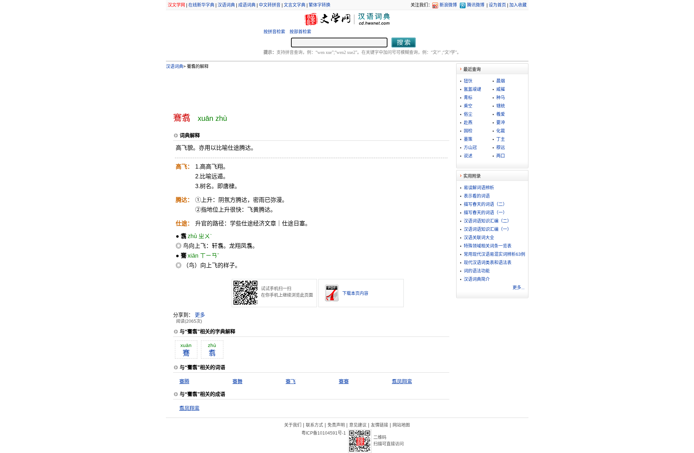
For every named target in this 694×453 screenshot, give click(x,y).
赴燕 (468, 122)
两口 (500, 155)
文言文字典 (294, 5)
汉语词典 (226, 5)
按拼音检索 (274, 31)
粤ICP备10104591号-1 (323, 433)
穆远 (500, 147)
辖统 (500, 106)
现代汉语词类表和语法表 (487, 262)
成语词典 (247, 5)
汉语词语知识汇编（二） (487, 221)
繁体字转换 (319, 5)
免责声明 (336, 425)
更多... (518, 287)
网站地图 (401, 425)
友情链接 (379, 425)
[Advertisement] (299, 88)
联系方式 (314, 425)
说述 (468, 155)
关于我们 (292, 425)
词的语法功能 (477, 271)
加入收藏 (518, 5)
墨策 (468, 139)
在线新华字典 (201, 5)
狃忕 (468, 81)
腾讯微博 (475, 5)
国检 (468, 131)
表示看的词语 (477, 196)
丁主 (500, 139)
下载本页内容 (355, 293)
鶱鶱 (344, 381)
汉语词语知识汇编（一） (487, 229)
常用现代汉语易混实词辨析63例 (494, 254)
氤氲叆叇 (472, 89)
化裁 (500, 131)
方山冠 (470, 147)
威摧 (500, 89)
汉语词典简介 (477, 279)
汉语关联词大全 (479, 237)
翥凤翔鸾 (402, 381)
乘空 (468, 106)
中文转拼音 (269, 5)
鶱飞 (291, 381)
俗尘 (468, 114)
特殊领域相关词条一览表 (487, 246)
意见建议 (358, 425)
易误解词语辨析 (479, 187)
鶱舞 (237, 381)
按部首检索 (300, 31)
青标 (468, 97)
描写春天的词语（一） (485, 212)
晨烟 (500, 81)
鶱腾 (184, 381)
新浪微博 (448, 5)
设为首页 (497, 5)
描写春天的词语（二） (485, 204)
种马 (500, 97)
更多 (200, 315)
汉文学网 (176, 5)
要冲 (500, 122)
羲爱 (500, 114)
